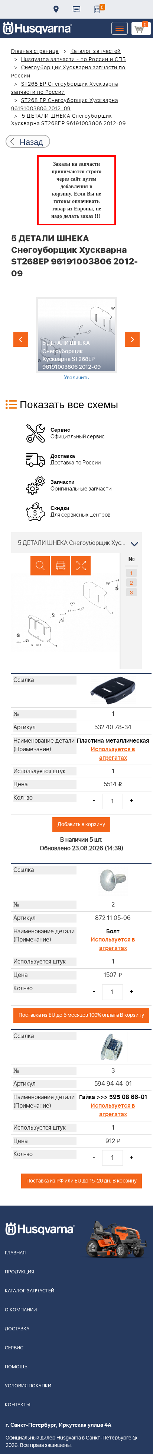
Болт (113, 931)
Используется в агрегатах (113, 753)
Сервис (14, 1348)
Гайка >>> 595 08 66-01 (113, 1097)
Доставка (56, 9)
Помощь (16, 1367)
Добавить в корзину (81, 824)
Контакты (76, 9)
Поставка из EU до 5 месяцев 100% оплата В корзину (81, 1015)
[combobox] (76, 542)
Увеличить (76, 377)
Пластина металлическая (113, 740)
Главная (15, 1253)
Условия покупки (28, 1386)
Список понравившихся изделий (97, 9)
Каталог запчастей (96, 51)
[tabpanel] (76, 339)
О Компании (21, 1310)
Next (132, 339)
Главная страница (35, 51)
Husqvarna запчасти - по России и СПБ (73, 59)
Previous (20, 339)
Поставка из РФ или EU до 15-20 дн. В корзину (81, 1181)
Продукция (19, 1272)
